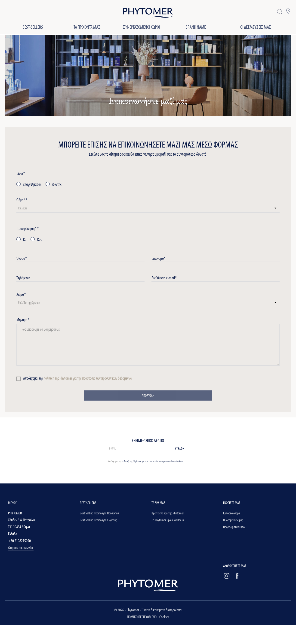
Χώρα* (21, 294)
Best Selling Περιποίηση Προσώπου (99, 513)
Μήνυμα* (22, 319)
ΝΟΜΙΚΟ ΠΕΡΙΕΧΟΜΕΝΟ (142, 616)
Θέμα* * (22, 199)
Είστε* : (21, 173)
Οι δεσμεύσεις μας (233, 520)
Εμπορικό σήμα (231, 513)
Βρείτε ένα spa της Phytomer (167, 513)
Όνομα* (21, 258)
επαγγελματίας (31, 184)
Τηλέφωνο (23, 278)
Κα (24, 239)
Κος (39, 239)
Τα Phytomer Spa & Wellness (167, 520)
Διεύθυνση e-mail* (164, 278)
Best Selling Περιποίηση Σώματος (98, 520)
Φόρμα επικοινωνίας (21, 547)
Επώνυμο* (158, 258)
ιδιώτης (57, 184)
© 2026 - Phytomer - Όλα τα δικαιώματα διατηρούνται (148, 610)
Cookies (164, 616)
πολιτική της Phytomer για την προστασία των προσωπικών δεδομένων (88, 378)
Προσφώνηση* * (27, 228)
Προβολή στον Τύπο (234, 527)
